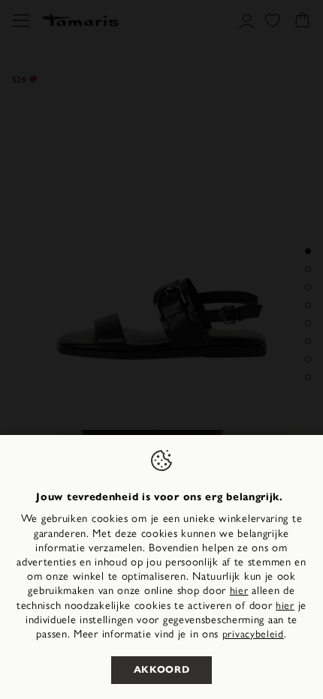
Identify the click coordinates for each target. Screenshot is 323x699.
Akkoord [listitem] (162, 670)
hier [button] (285, 605)
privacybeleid (253, 634)
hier (239, 590)
